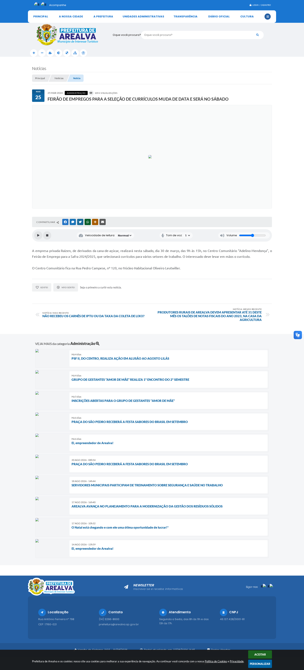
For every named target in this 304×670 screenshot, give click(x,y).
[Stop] (47, 235)
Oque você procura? (127, 35)
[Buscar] (257, 35)
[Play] (38, 235)
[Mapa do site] (75, 53)
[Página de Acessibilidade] (83, 53)
